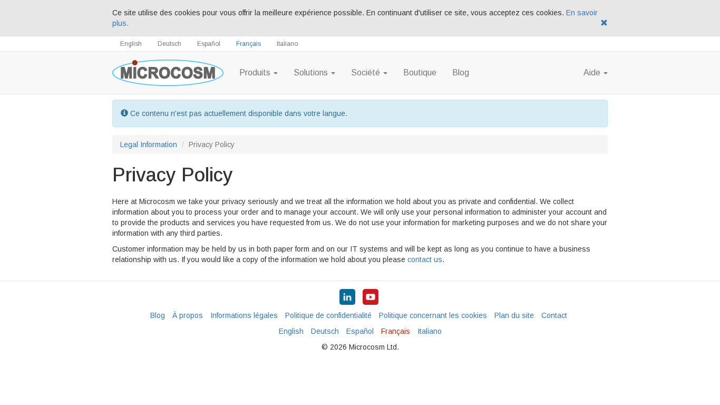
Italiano (287, 43)
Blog (460, 72)
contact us (424, 259)
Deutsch (169, 43)
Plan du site (514, 315)
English (131, 43)
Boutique (419, 72)
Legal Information (148, 144)
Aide (592, 72)
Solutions (312, 72)
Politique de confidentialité (328, 315)
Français (248, 43)
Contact (554, 315)
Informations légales (244, 315)
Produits (256, 72)
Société (366, 72)
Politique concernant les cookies (433, 315)
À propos (187, 315)
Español (208, 43)
